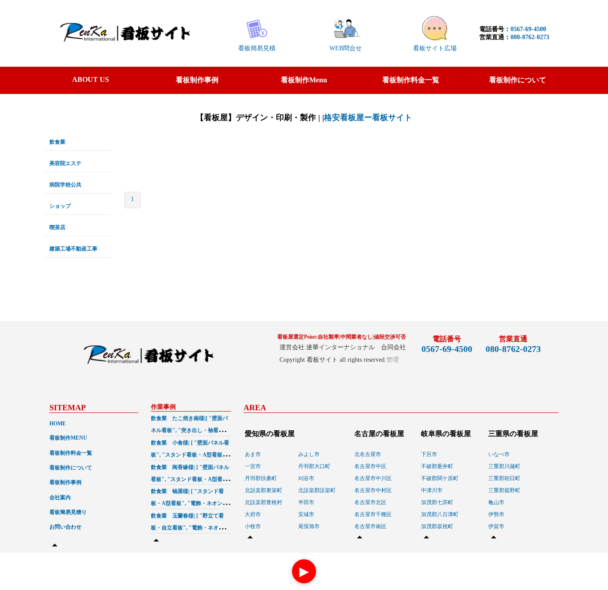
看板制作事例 (197, 80)
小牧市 (253, 526)
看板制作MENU (68, 438)
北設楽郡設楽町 (317, 490)
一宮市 (253, 466)
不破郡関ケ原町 (439, 478)
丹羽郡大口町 (314, 466)
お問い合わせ (65, 527)
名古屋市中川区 (373, 478)
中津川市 (431, 490)
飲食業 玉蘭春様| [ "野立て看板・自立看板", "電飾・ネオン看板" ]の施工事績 (190, 528)
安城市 (306, 514)
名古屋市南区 (370, 526)
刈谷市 (306, 478)
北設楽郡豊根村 (263, 502)
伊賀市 (496, 526)
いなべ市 (499, 454)
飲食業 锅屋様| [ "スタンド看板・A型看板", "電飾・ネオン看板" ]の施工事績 (189, 503)
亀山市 (496, 502)
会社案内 (60, 497)
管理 (392, 359)
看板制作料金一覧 (410, 80)
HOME (57, 423)
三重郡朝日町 (504, 478)
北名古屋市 (367, 454)
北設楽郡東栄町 (263, 490)
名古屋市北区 (370, 502)
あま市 (253, 454)
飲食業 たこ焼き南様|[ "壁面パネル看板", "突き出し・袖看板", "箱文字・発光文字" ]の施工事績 (190, 430)
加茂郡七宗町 (437, 502)
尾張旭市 (309, 526)
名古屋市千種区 (373, 514)
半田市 (306, 502)
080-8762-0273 (530, 37)
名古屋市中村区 (373, 490)
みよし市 (309, 454)
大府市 (253, 514)
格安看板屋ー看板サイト (368, 117)
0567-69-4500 (528, 29)
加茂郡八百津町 (439, 514)
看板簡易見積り (68, 512)
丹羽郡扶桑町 (261, 478)
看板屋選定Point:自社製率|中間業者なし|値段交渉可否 (341, 337)
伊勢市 (496, 514)
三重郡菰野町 (504, 490)
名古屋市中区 (370, 466)
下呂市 (429, 454)
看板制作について (517, 80)
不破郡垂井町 (437, 466)
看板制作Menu (304, 80)
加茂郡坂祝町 (437, 526)
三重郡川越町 (504, 466)
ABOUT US (90, 79)
